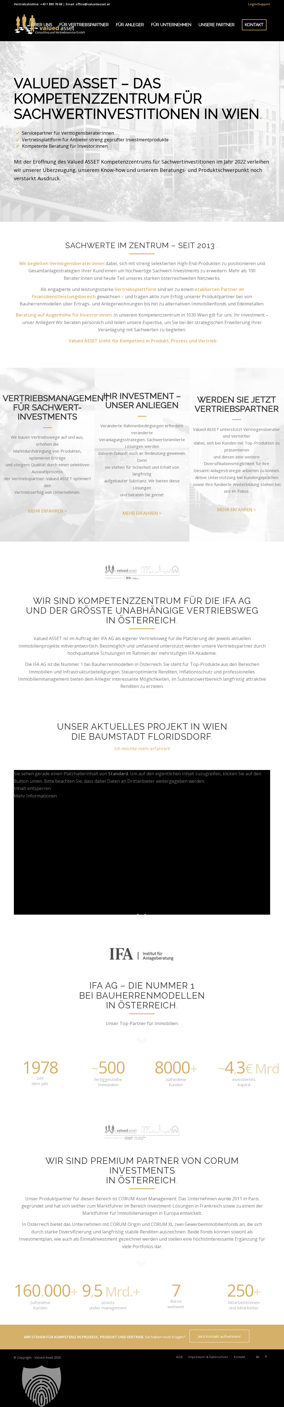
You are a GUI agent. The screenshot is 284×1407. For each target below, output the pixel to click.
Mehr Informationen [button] (35, 796)
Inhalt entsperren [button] (32, 788)
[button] (142, 1386)
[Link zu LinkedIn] (257, 1356)
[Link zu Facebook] (266, 1356)
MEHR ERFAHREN (45, 511)
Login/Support (259, 4)
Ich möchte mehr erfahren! (142, 749)
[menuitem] (257, 4)
